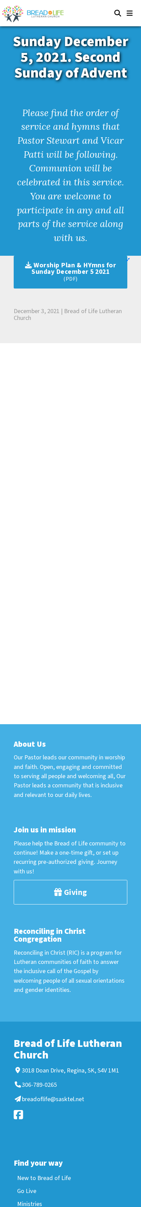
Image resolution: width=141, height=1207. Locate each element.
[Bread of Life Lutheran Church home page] (36, 14)
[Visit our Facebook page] (69, 1114)
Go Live (26, 1191)
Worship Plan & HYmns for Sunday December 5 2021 (73, 272)
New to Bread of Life (44, 1178)
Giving (74, 892)
